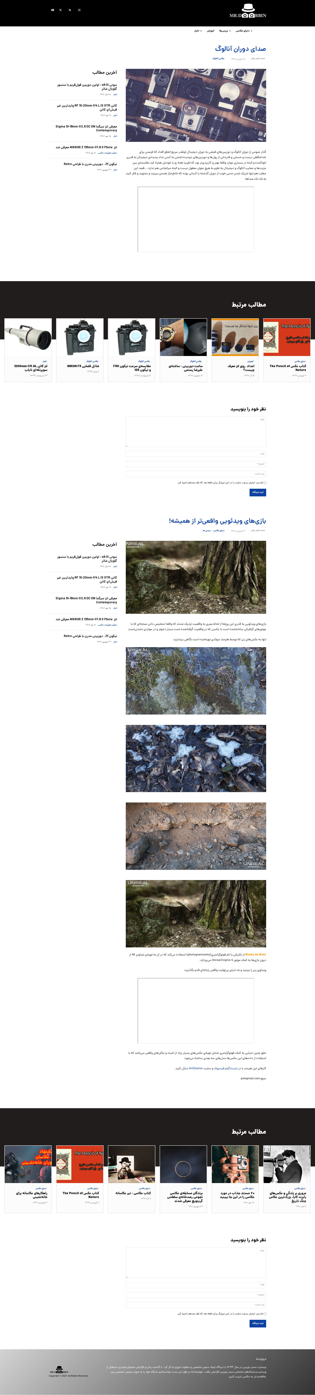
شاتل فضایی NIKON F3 (83, 366)
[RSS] (70, 11)
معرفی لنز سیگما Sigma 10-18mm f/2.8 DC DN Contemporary (86, 128)
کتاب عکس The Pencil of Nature (288, 368)
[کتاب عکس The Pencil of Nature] (287, 337)
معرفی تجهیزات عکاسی (107, 153)
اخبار (115, 94)
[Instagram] (79, 11)
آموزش (250, 362)
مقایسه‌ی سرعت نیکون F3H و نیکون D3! (132, 368)
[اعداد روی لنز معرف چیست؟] (235, 337)
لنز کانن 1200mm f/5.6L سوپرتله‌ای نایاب (30, 368)
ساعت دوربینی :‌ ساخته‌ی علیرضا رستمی (186, 368)
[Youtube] (53, 11)
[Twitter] (60, 11)
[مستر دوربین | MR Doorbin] (73, 1369)
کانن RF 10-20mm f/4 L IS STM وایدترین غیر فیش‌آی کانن (87, 107)
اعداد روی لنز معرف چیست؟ (241, 368)
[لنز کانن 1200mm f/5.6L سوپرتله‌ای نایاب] (28, 337)
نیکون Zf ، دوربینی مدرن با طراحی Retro (90, 164)
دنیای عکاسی (299, 362)
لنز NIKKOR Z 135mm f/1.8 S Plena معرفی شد (86, 147)
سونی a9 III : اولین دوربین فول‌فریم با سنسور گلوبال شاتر (87, 87)
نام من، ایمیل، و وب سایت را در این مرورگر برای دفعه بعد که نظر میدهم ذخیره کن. (220, 483)
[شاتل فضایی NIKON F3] (80, 337)
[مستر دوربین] (214, 11)
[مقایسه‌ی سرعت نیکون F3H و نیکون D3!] (131, 337)
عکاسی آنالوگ (218, 59)
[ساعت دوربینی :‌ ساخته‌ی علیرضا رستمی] (183, 337)
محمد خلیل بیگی (258, 59)
